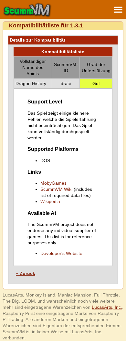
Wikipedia (50, 201)
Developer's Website (61, 253)
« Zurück (25, 273)
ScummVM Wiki (56, 189)
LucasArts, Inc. (107, 307)
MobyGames (53, 183)
